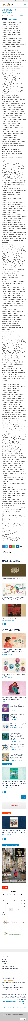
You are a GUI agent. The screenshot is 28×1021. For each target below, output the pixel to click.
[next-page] (5, 624)
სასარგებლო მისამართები (8, 966)
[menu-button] (25, 4)
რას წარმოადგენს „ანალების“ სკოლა (12, 578)
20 (14, 906)
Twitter (17, 1007)
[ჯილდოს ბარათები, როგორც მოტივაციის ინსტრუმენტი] (14, 665)
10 (3, 903)
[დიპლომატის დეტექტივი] (14, 610)
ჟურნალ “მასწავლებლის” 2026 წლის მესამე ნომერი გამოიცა (14, 831)
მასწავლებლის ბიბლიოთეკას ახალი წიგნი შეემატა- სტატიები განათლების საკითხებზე (14, 783)
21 (18, 906)
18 (7, 906)
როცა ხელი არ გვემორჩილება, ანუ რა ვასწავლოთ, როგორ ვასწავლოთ (18, 706)
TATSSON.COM (5, 1016)
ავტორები (4, 961)
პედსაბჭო (4, 959)
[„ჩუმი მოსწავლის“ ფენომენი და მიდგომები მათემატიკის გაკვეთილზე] (5, 717)
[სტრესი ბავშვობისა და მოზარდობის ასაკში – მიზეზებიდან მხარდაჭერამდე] (14, 688)
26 (10, 909)
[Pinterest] (10, 546)
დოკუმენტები (5, 963)
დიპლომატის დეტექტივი (9, 618)
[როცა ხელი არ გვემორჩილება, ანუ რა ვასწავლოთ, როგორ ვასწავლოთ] (5, 708)
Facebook (9, 1007)
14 (18, 903)
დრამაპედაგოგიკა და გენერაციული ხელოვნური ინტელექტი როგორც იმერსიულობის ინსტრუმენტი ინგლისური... (17, 736)
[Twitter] (6, 546)
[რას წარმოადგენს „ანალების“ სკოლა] (14, 570)
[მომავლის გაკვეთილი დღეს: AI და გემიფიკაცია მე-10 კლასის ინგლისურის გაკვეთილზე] (14, 640)
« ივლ (3, 914)
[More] (21, 546)
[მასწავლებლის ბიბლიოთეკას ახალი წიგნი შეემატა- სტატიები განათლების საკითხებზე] (14, 773)
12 (10, 903)
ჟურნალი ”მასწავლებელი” (8, 956)
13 (14, 903)
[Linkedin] (17, 546)
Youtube (24, 1007)
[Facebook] (3, 546)
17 (3, 906)
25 (7, 909)
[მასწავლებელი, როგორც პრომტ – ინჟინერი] (5, 727)
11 (7, 903)
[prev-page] (3, 624)
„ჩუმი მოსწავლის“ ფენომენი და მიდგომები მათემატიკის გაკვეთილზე (18, 716)
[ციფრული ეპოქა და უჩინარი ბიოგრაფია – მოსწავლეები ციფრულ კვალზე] (5, 747)
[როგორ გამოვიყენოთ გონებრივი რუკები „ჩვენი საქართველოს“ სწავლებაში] (14, 589)
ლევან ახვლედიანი (12, 19)
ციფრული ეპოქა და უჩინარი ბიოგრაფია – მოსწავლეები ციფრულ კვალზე (17, 746)
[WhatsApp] (13, 546)
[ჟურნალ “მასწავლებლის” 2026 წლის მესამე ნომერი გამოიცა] (14, 822)
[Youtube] (20, 1007)
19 (10, 906)
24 (3, 909)
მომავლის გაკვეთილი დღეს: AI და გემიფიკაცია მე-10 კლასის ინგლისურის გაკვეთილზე (13, 651)
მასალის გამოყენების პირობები (10, 968)
